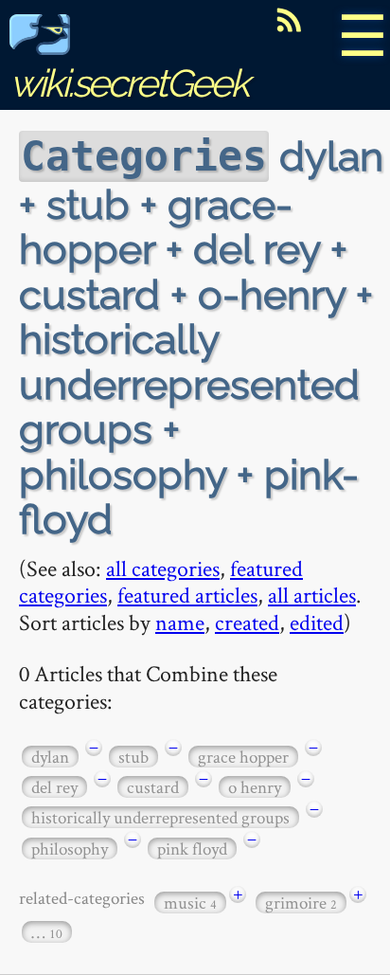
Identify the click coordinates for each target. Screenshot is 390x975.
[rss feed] (289, 20)
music (190, 902)
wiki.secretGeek (128, 83)
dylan (50, 756)
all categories (163, 568)
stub (133, 756)
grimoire (301, 902)
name (179, 622)
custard (153, 787)
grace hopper (243, 756)
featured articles (187, 594)
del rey (54, 787)
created (247, 622)
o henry (254, 787)
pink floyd (192, 848)
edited (317, 622)
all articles (312, 594)
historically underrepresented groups (160, 817)
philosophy (69, 848)
